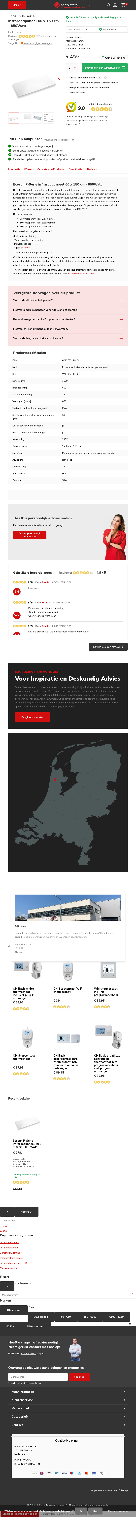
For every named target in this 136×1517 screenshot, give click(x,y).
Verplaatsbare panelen (12, 1258)
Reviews (92, 169)
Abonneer (79, 1377)
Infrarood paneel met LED (13, 1263)
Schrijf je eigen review (107, 647)
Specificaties (76, 169)
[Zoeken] (108, 5)
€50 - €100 (90, 1317)
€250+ (10, 1326)
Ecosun (18, 32)
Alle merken (13, 1310)
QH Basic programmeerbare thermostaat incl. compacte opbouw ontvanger (65, 1062)
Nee (95, 1511)
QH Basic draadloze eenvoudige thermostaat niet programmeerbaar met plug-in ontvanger (107, 1063)
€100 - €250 (116, 1317)
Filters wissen (35, 1326)
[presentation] (56, 79)
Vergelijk (12, 43)
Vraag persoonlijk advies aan (29, 535)
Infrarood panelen (9, 1242)
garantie (25, 247)
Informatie (14, 169)
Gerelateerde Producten (51, 169)
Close (3, 1226)
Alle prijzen (41, 1317)
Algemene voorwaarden (104, 1490)
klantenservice (28, 1353)
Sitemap (123, 1490)
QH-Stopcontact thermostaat (24, 1057)
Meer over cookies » (118, 1511)
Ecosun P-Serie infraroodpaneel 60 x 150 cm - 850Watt (27, 1144)
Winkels (29, 169)
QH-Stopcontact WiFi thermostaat (67, 990)
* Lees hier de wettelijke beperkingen (24, 1383)
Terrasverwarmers (10, 1268)
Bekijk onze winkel (32, 717)
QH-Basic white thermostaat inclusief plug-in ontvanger (23, 993)
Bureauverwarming (10, 1252)
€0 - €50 (66, 1317)
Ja (81, 1511)
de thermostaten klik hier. (81, 273)
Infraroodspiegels (9, 1247)
